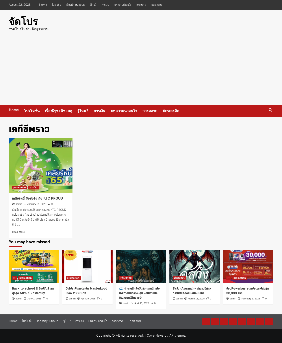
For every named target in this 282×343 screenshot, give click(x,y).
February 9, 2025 (250, 298)
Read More (18, 232)
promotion (19, 187)
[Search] (270, 110)
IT (14, 278)
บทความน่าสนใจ (122, 5)
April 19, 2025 (88, 298)
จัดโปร (23, 21)
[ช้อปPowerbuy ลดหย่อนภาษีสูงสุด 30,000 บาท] (248, 266)
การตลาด (141, 5)
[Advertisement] (141, 72)
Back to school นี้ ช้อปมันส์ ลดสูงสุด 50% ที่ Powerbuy (33, 290)
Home (43, 5)
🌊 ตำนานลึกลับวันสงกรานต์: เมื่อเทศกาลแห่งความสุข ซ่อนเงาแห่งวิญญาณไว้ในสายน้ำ (139, 293)
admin (19, 204)
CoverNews (155, 336)
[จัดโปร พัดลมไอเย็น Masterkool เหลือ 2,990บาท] (87, 266)
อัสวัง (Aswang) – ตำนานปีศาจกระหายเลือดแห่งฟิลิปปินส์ (192, 290)
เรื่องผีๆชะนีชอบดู (75, 5)
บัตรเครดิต (156, 5)
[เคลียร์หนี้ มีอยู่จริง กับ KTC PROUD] (40, 165)
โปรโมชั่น (56, 5)
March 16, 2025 (196, 298)
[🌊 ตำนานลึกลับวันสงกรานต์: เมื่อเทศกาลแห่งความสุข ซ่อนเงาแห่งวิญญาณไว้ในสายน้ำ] (141, 266)
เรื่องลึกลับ (126, 278)
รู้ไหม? (93, 5)
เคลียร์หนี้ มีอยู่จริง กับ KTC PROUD (37, 198)
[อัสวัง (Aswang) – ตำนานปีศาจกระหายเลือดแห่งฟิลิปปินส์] (194, 266)
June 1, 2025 (34, 298)
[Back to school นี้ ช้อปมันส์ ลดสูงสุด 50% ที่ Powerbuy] (34, 266)
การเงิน (105, 5)
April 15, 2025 (141, 303)
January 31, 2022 (36, 204)
